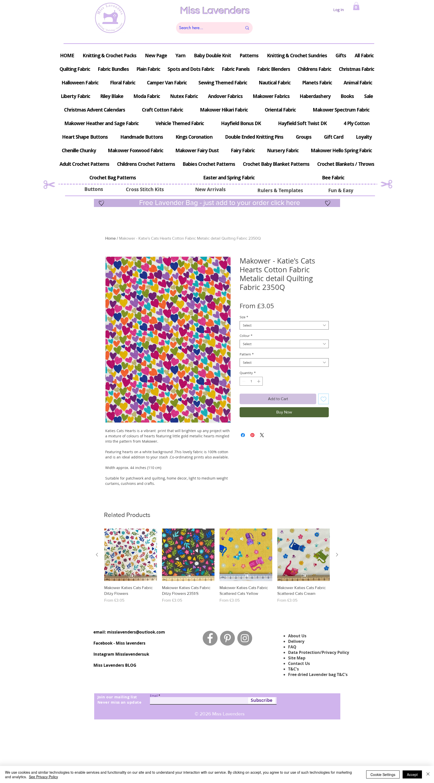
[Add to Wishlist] (323, 399)
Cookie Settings (382, 774)
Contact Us (299, 663)
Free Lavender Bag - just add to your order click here (218, 202)
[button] (356, 6)
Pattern (247, 354)
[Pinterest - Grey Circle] (227, 638)
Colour (246, 336)
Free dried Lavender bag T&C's (318, 674)
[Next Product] (337, 555)
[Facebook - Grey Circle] (210, 638)
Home (110, 238)
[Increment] (259, 381)
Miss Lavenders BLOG (114, 665)
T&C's (293, 669)
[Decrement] (243, 381)
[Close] (428, 774)
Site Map (296, 658)
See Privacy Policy (43, 776)
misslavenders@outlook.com (136, 632)
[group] (217, 568)
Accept (412, 774)
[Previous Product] (97, 555)
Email (154, 695)
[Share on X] (262, 435)
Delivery (296, 641)
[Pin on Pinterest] (252, 435)
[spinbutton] (251, 381)
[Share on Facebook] (243, 435)
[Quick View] (130, 555)
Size (244, 317)
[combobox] (284, 325)
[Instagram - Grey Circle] (244, 638)
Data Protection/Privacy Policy (318, 652)
